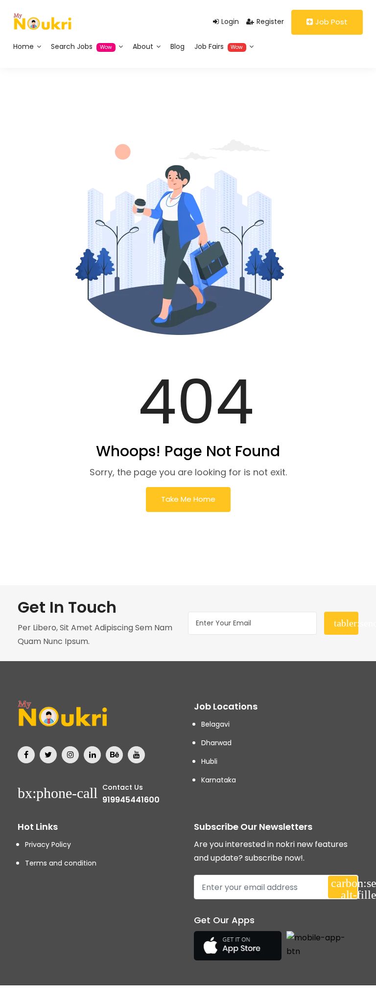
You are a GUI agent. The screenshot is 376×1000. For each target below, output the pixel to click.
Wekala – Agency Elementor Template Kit (274, 998)
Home (24, 46)
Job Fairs (218, 46)
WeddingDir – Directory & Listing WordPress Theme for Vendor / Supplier (115, 998)
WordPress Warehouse (64, 998)
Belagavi (215, 724)
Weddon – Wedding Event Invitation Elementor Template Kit (148, 998)
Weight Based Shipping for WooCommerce (253, 998)
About (144, 46)
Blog (177, 46)
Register (270, 21)
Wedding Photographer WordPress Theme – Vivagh (83, 998)
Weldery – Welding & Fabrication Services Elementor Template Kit (302, 998)
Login (230, 21)
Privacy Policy (48, 844)
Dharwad (216, 743)
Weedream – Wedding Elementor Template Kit (204, 998)
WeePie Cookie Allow (222, 998)
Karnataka (218, 780)
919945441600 (131, 799)
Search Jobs (81, 46)
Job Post (331, 22)
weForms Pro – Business (235, 998)
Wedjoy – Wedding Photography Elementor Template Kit (177, 998)
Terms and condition (60, 863)
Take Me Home (188, 499)
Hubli (209, 761)
